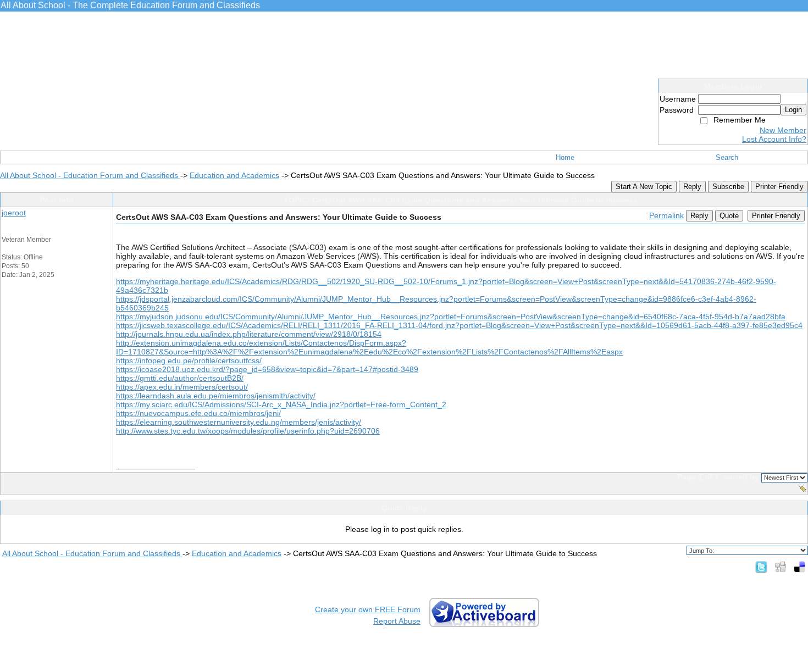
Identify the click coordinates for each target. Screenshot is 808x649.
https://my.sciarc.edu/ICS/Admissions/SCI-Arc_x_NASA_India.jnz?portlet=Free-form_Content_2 (281, 404)
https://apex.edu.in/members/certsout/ (182, 386)
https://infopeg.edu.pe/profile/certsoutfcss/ (189, 360)
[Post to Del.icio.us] (799, 566)
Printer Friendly (779, 186)
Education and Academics (234, 175)
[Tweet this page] (761, 566)
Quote (729, 216)
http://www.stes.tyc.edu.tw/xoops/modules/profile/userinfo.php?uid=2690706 (248, 430)
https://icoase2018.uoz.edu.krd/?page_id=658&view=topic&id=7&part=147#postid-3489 (267, 369)
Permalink (666, 215)
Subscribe (728, 186)
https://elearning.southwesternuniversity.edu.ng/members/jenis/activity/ (238, 422)
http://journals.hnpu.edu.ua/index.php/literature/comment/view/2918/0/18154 (248, 334)
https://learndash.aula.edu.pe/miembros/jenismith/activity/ (216, 395)
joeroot (14, 212)
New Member (783, 130)
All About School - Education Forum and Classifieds (90, 175)
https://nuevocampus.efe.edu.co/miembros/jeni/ (198, 413)
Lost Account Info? (774, 139)
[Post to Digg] (780, 566)
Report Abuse (396, 621)
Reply (692, 186)
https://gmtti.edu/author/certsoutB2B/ (179, 378)
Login (793, 110)
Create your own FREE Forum (367, 609)
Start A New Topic (644, 186)
